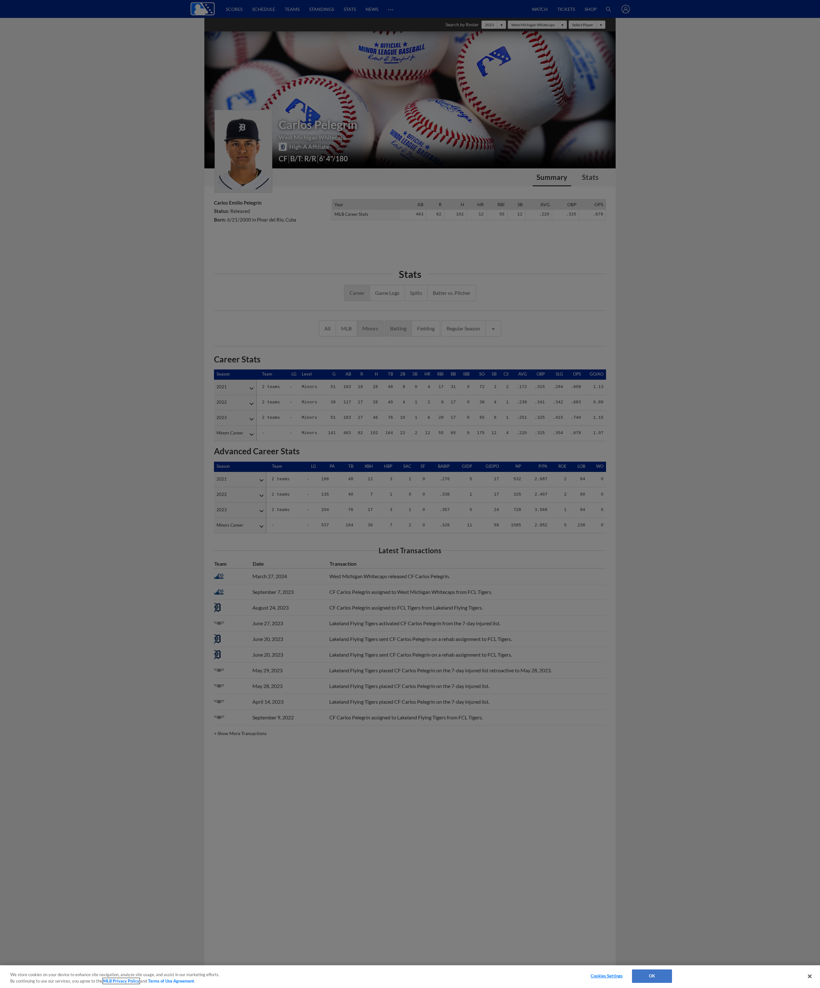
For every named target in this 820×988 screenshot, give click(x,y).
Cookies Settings (607, 975)
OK (652, 975)
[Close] (810, 976)
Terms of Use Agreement (171, 981)
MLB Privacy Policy (121, 981)
